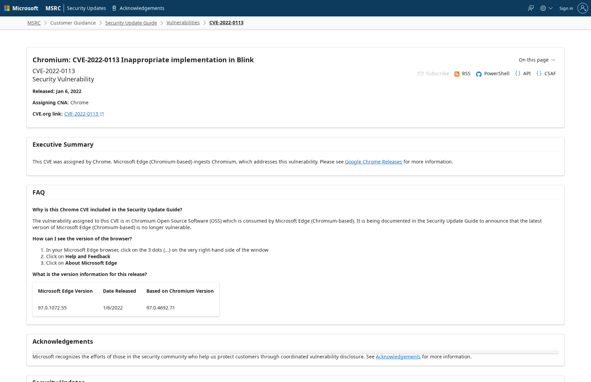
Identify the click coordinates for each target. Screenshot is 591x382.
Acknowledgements (398, 356)
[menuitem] (53, 8)
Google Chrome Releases (373, 161)
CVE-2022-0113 (84, 113)
